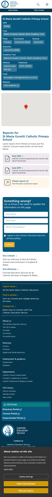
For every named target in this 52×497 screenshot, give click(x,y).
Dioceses (6, 349)
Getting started (9, 394)
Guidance (6, 365)
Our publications (9, 336)
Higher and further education (14, 352)
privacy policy (14, 238)
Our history (7, 333)
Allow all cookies (26, 491)
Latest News (13, 10)
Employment (8, 362)
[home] (9, 4)
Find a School (39, 10)
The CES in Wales (9, 327)
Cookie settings (26, 477)
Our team (6, 330)
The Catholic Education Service (15, 324)
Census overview (9, 391)
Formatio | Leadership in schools (15, 378)
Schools (6, 346)
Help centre (7, 397)
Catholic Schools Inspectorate (14, 375)
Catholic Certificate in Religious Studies (18, 381)
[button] (47, 4)
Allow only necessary (26, 484)
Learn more (8, 469)
